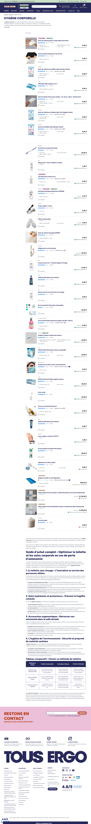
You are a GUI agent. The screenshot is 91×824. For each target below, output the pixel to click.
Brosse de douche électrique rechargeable (50, 305)
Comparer (42, 49)
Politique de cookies (53, 817)
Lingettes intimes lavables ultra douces (50, 335)
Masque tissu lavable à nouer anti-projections (52, 364)
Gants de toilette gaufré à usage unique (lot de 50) (53, 40)
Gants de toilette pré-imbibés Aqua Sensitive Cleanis (54, 69)
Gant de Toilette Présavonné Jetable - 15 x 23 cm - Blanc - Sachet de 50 (59, 97)
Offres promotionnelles (24, 798)
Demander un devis (23, 782)
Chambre (6, 775)
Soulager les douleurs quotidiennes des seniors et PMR (10, 797)
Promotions (21, 804)
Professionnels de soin (9, 783)
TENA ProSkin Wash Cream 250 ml (48, 421)
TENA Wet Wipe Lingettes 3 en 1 (47, 84)
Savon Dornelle (42, 520)
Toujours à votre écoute (11, 742)
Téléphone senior (8, 785)
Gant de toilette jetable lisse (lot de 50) (50, 54)
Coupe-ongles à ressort (45, 206)
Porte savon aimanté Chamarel (47, 406)
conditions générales (60, 715)
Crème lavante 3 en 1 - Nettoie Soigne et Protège (52, 263)
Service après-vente (23, 796)
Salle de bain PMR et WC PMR (10, 773)
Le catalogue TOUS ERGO (38, 777)
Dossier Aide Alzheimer (38, 785)
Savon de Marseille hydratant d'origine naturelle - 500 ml (55, 320)
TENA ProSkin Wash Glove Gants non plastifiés (52, 350)
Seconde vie (71, 11)
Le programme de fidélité (24, 790)
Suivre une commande (23, 780)
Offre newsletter (22, 800)
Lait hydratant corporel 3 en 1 (47, 176)
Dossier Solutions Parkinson (39, 787)
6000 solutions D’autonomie (33, 742)
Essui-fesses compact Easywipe (47, 148)
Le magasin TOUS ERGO (38, 773)
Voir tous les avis (66, 790)
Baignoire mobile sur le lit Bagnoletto (49, 478)
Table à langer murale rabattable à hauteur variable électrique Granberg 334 (61, 506)
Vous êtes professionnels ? (24, 771)
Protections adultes (8, 781)
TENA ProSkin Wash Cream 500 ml (48, 277)
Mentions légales (16, 817)
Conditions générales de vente (26, 817)
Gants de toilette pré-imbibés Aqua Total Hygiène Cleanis (55, 112)
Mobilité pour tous (8, 771)
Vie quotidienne (7, 779)
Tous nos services (22, 773)
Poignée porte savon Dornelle (47, 248)
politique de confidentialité (73, 715)
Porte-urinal (41, 392)
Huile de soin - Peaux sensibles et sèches (50, 162)
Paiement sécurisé (51, 742)
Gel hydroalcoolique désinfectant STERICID (51, 191)
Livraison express (73, 742)
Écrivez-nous (52, 789)
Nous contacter (36, 775)
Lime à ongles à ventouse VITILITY (48, 436)
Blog (78, 11)
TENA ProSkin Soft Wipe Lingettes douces (51, 379)
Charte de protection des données (41, 817)
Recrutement (36, 781)
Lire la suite (7, 27)
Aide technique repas (8, 777)
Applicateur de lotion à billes (46, 462)
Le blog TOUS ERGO (37, 779)
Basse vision (6, 789)
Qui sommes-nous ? (37, 771)
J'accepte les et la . (65, 715)
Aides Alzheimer (7, 787)
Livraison (20, 775)
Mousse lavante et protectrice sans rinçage (51, 292)
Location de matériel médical (25, 785)
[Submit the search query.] (33, 6)
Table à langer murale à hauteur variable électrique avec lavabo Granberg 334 (61, 492)
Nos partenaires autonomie (39, 783)
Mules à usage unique (44, 219)
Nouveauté (21, 802)
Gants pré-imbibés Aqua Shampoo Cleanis (50, 127)
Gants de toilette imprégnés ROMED (49, 233)
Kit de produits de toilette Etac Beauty (49, 448)
